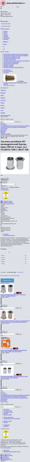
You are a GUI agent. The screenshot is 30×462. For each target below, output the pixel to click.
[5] (6, 180)
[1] (1, 180)
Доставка (5, 35)
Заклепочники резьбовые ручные (11, 56)
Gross (2, 110)
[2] (2, 180)
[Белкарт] (5, 196)
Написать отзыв (7, 280)
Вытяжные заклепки (8, 64)
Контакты (5, 39)
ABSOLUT (3, 90)
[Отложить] (2, 309)
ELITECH (3, 100)
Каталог (5, 32)
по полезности (20, 272)
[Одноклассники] (4, 137)
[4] (5, 180)
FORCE (2, 102)
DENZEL (3, 97)
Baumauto (3, 92)
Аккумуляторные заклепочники (11, 62)
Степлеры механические (9, 59)
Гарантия (5, 36)
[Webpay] (5, 198)
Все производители (5, 115)
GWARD (3, 112)
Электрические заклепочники (10, 63)
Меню (5, 44)
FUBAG (3, 107)
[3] (4, 180)
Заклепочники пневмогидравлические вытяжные (15, 54)
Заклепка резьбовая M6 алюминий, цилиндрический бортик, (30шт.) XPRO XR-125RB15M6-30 (14, 351)
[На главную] (13, 5)
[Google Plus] (6, 137)
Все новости (4, 124)
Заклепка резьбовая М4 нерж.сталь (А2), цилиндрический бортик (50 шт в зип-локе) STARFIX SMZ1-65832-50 (15, 321)
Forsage (2, 105)
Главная (5, 31)
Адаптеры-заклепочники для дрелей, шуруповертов (16, 60)
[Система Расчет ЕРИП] (5, 193)
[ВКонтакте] (1, 137)
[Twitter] (3, 137)
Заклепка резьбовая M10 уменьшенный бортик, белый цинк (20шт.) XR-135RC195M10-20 (14, 377)
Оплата (5, 34)
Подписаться (18, 121)
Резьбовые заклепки (8, 66)
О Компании (6, 37)
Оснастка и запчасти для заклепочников (13, 67)
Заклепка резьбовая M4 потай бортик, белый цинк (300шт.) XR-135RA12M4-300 (13, 295)
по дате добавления (11, 272)
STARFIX (3, 209)
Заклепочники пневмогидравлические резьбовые (15, 55)
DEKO (2, 95)
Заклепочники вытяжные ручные (11, 58)
